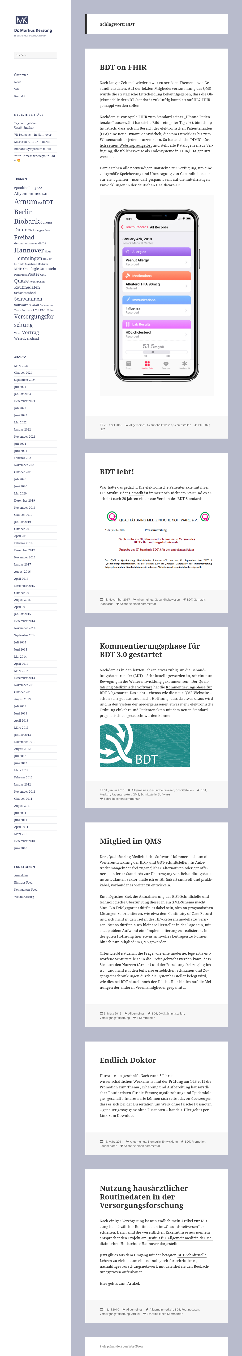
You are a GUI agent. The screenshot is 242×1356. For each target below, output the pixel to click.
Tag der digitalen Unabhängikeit (25, 125)
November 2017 (24, 557)
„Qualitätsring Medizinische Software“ (139, 856)
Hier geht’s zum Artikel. (120, 1283)
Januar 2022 (22, 429)
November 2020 (24, 465)
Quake (21, 281)
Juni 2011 (20, 820)
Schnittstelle (149, 794)
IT (50, 259)
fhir (207, 425)
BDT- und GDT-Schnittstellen (164, 862)
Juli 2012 (20, 756)
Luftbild (19, 264)
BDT (48, 202)
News (17, 82)
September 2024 (25, 380)
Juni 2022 (20, 415)
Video (17, 333)
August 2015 (22, 600)
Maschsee (31, 264)
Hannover (29, 250)
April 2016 (21, 579)
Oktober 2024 (23, 373)
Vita (17, 89)
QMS (43, 274)
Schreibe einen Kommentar (138, 604)
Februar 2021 (23, 458)
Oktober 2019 (23, 515)
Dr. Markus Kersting (33, 30)
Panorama (20, 274)
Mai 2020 (20, 493)
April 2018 (21, 536)
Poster (33, 274)
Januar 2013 (22, 735)
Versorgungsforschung (115, 1018)
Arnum (25, 201)
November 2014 (24, 628)
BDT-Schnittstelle (192, 1255)
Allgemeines (137, 425)
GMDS (42, 243)
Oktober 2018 (23, 529)
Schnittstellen (182, 425)
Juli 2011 (20, 813)
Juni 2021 (20, 451)
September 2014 (25, 635)
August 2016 (22, 572)
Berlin (23, 211)
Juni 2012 (20, 763)
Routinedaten (27, 287)
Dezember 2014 (24, 621)
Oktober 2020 (23, 472)
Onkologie (31, 268)
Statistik (34, 305)
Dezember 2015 (24, 586)
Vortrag (30, 332)
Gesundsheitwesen (182, 1226)
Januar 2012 (22, 784)
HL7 (45, 259)
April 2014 (21, 664)
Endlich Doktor (128, 1060)
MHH (18, 268)
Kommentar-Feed (25, 890)
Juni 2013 (20, 713)
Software (21, 305)
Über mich (21, 75)
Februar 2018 (23, 543)
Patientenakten (121, 794)
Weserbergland (26, 338)
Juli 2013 (20, 706)
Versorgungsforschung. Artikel (120, 1314)
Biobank (27, 221)
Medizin (43, 264)
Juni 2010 (20, 848)
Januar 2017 (22, 564)
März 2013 (21, 728)
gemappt (107, 105)
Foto (47, 230)
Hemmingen (28, 258)
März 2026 (21, 366)
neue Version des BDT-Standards (175, 498)
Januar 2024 (22, 394)
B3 (40, 203)
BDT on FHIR (123, 67)
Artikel (187, 1220)
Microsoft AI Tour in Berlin (32, 142)
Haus (48, 251)
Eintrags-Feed (23, 882)
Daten (21, 229)
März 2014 (21, 671)
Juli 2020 (20, 479)
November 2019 (24, 508)
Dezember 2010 (24, 841)
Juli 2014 (20, 642)
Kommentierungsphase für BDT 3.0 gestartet (150, 650)
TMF (35, 310)
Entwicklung (170, 1142)
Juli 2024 (20, 387)
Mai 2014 (20, 657)
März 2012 (21, 770)
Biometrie (154, 1142)
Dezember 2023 (24, 401)
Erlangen (38, 230)
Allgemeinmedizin (31, 193)
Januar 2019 (22, 522)
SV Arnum (46, 305)
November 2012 (24, 742)
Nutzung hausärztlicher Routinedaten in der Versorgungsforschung (144, 1196)
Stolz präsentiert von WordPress (121, 1346)
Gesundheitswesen (26, 243)
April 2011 (21, 827)
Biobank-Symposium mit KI (32, 149)
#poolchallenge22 (28, 187)
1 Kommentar (146, 1018)
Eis (30, 230)
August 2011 (22, 806)
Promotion (198, 1142)
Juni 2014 (20, 649)
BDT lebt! (117, 471)
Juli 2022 (20, 408)
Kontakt (19, 96)
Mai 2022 (20, 422)
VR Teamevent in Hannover (33, 135)
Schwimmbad (25, 293)
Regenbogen (37, 281)
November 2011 (24, 792)
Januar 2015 (22, 614)
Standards (106, 604)
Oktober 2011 (23, 799)
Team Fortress (23, 310)
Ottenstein (48, 268)
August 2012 (22, 749)
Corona (46, 222)
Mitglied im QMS (130, 841)
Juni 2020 (20, 486)
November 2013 (24, 685)
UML (43, 310)
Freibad (24, 237)
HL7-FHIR (202, 99)
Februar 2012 (23, 777)
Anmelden (21, 875)
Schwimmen (28, 299)
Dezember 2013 (24, 678)
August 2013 (22, 699)
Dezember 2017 (24, 550)
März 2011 (21, 834)
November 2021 (24, 437)
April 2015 (21, 607)
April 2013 (21, 720)
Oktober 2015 (23, 593)
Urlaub (51, 310)
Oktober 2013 (23, 692)
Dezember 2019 (24, 500)
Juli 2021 (20, 444)
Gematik (136, 492)
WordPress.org (24, 897)
